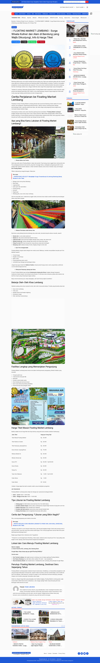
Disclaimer (55, 653)
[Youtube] (84, 653)
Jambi (74, 85)
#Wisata (24, 17)
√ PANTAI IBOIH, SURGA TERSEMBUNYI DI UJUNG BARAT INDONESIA (79, 47)
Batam (74, 42)
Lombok (75, 57)
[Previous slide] (62, 626)
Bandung (69, 13)
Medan (50, 642)
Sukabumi (15, 642)
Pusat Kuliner (79, 7)
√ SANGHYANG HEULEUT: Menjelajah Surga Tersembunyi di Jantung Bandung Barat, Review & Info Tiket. (37, 177)
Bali (33, 13)
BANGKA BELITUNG (87, 13)
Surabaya (75, 78)
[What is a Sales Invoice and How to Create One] (70, 116)
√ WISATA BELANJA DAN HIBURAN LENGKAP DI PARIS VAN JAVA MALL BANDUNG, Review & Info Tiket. (38, 524)
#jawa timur (67, 17)
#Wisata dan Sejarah (43, 17)
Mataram (33, 642)
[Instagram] (82, 653)
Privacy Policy (61, 653)
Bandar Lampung (61, 13)
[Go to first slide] (64, 626)
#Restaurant (84, 17)
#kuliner (35, 17)
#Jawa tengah (75, 17)
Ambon (29, 13)
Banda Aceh (52, 13)
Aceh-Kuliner (22, 13)
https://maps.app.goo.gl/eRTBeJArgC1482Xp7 (30, 551)
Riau (74, 64)
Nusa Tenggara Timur (41, 642)
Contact (49, 653)
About (45, 653)
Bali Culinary (38, 13)
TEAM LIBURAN (30, 587)
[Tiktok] (87, 653)
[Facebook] (79, 653)
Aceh (16, 13)
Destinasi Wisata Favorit (66, 7)
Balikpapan (45, 13)
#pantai (29, 17)
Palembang (75, 71)
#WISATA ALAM (54, 17)
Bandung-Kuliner (77, 13)
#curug (61, 17)
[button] (87, 2)
